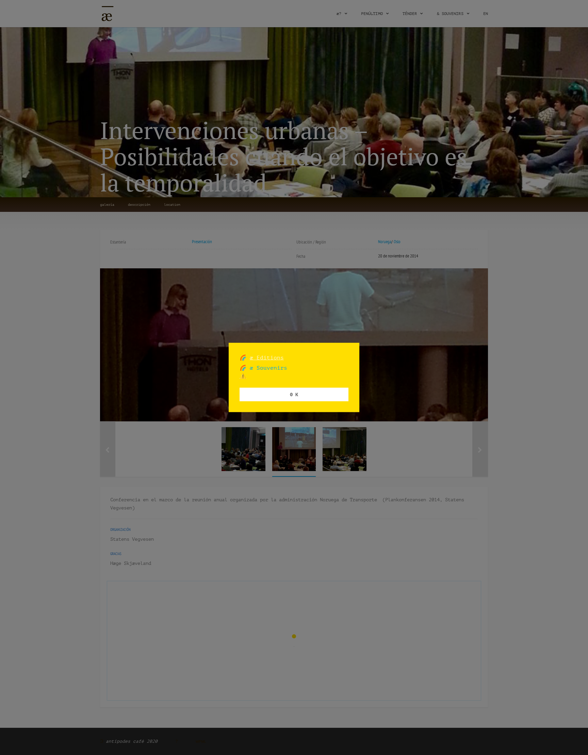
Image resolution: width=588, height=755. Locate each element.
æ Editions (267, 357)
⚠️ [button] (243, 376)
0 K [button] (294, 394)
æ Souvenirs (266, 368)
